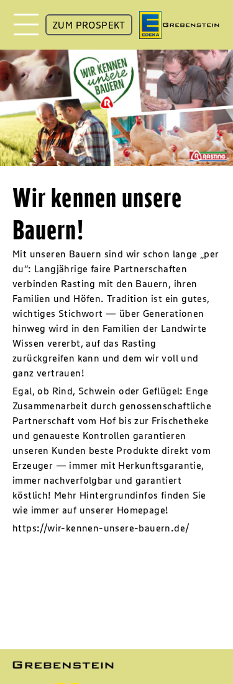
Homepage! (143, 510)
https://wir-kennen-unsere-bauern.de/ (101, 528)
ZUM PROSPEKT (89, 25)
